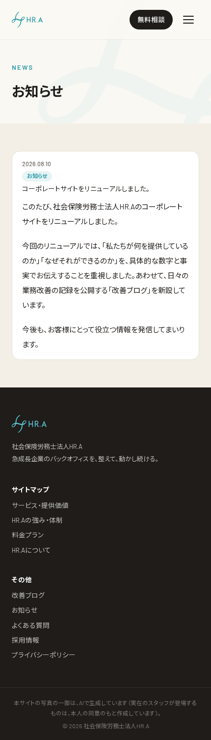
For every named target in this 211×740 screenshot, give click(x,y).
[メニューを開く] (188, 19)
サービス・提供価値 (40, 505)
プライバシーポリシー (44, 655)
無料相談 (151, 19)
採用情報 (25, 640)
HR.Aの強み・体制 (37, 520)
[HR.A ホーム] (27, 20)
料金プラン (28, 535)
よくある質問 (31, 625)
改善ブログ (28, 595)
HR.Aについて (31, 550)
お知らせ (25, 610)
